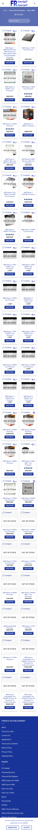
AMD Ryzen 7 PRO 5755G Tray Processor (9, 266)
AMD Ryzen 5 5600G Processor (10, 593)
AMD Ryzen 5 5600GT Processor (9, 230)
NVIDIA (4, 805)
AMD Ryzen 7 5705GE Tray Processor (9, 398)
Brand (4, 797)
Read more (10, 62)
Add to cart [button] (28, 62)
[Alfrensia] (19, 3)
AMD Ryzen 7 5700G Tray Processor (10, 499)
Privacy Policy (7, 752)
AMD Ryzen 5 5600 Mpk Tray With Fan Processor (28, 161)
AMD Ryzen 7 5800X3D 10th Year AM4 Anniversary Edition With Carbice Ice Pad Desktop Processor (10, 52)
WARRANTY (6, 740)
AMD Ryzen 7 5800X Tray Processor (28, 530)
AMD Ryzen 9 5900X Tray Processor (10, 530)
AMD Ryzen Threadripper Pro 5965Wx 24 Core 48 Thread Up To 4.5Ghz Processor (9, 698)
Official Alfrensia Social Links (12, 813)
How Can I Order (8, 793)
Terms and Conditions (10, 744)
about (4, 727)
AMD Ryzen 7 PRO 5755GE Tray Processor (9, 333)
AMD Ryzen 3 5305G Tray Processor (28, 366)
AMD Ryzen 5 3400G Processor (10, 125)
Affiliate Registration (9, 817)
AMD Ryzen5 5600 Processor (9, 627)
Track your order (8, 731)
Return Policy (7, 748)
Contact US (6, 735)
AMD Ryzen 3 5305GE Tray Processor (28, 300)
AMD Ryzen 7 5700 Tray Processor (28, 49)
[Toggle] (35, 805)
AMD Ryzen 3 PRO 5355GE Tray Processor (28, 333)
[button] (3, 3)
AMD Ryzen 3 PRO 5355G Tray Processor (28, 266)
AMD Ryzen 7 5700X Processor (10, 658)
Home (5, 10)
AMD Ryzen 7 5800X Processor (10, 462)
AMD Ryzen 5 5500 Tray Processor (28, 88)
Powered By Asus (8, 772)
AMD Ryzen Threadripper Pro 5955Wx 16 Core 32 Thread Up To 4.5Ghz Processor (28, 661)
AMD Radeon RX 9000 (10, 780)
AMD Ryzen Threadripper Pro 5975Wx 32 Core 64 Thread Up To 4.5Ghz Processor (28, 698)
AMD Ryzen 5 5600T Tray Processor (28, 230)
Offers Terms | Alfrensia (10, 809)
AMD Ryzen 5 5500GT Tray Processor (9, 88)
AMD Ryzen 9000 (8, 785)
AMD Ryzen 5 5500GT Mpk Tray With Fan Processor (9, 161)
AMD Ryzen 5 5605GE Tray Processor (28, 398)
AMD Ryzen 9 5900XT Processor (28, 125)
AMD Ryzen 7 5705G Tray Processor (10, 299)
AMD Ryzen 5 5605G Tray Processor (10, 366)
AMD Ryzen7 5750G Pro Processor (10, 562)
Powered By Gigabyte (10, 776)
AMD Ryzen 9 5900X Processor (10, 430)
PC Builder (6, 768)
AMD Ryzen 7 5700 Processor (28, 627)
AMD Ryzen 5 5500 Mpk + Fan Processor (28, 463)
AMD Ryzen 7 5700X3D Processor (28, 193)
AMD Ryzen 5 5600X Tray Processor (28, 499)
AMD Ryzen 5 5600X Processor (28, 430)
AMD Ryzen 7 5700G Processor (28, 562)
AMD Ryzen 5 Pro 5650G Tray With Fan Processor (10, 194)
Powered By (6, 801)
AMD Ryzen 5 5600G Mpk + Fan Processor (28, 594)
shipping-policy (7, 756)
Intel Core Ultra (7, 789)
